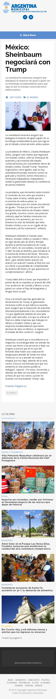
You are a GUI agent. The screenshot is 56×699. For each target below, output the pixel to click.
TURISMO (29, 685)
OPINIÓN (19, 685)
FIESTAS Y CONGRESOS (12, 452)
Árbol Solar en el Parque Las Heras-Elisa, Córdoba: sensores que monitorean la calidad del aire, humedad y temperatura (26, 546)
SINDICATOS (34, 680)
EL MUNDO (32, 97)
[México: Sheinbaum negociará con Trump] (28, 116)
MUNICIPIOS (7, 540)
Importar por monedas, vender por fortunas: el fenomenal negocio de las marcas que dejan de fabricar (27, 502)
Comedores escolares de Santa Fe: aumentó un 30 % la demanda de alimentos (27, 589)
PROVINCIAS (24, 682)
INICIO (10, 680)
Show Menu (29, 35)
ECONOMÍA (7, 626)
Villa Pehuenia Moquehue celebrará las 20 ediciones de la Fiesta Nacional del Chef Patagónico (27, 458)
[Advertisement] (29, 26)
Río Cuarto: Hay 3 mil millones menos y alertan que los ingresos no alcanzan (24, 630)
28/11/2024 (15, 97)
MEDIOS (39, 685)
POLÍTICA (46, 680)
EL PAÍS (35, 682)
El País (5, 496)
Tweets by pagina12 (12, 637)
